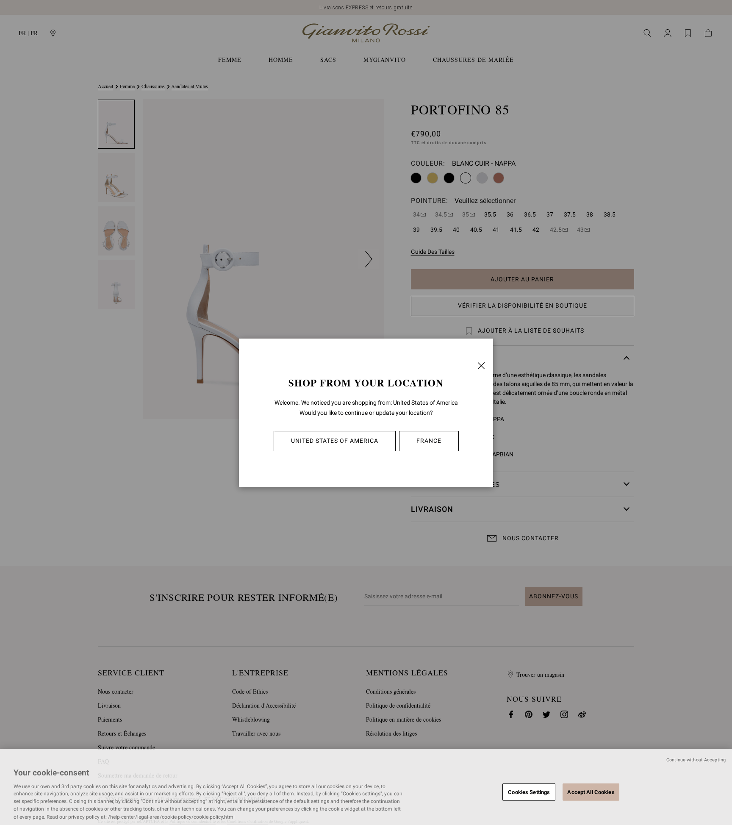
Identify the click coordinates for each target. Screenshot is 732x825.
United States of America (334, 440)
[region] (366, 787)
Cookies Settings (529, 792)
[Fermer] (481, 366)
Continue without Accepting (696, 760)
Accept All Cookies (590, 792)
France (428, 440)
